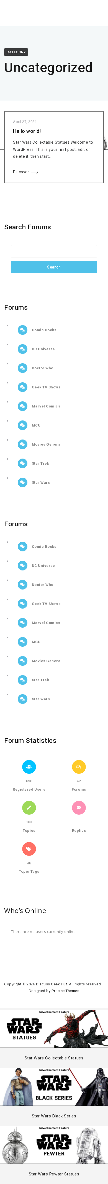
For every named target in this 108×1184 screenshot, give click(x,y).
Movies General (46, 444)
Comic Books (43, 330)
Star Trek (40, 463)
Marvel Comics (45, 406)
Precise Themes (65, 991)
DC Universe (43, 349)
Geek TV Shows (45, 387)
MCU (35, 425)
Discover (21, 172)
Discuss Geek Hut (51, 984)
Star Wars (40, 482)
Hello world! (27, 131)
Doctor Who (42, 368)
